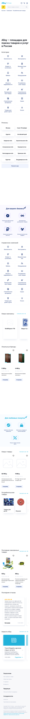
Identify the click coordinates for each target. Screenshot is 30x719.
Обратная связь (7, 679)
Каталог (4, 10)
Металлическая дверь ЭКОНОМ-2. (20, 374)
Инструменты (22, 59)
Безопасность (8, 59)
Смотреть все (20, 313)
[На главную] (4, 3)
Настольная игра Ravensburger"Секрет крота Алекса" (8, 580)
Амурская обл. (8, 140)
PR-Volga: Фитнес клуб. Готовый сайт (20, 479)
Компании (9, 10)
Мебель (8, 75)
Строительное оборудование (22, 92)
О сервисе (5, 681)
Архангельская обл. (22, 140)
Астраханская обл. (8, 147)
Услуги (22, 110)
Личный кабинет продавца (10, 692)
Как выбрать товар (8, 676)
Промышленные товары (8, 92)
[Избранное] (21, 3)
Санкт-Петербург (22, 128)
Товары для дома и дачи (8, 110)
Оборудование (22, 75)
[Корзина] (24, 3)
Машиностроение (22, 67)
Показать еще (15, 166)
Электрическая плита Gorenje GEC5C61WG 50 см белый (8, 480)
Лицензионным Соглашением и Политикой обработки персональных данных (13, 714)
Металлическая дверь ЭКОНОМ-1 (7, 374)
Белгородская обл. (8, 153)
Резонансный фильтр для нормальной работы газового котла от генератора (21, 581)
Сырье (22, 101)
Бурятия (8, 159)
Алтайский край (22, 134)
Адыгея (8, 134)
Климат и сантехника (8, 67)
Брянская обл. (22, 153)
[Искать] (26, 7)
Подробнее (18, 657)
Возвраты (6, 684)
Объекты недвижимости (8, 83)
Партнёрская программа (9, 702)
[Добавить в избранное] (13, 350)
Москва (8, 128)
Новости (5, 699)
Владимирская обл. (22, 159)
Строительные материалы (8, 101)
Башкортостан (22, 147)
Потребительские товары (19, 10)
